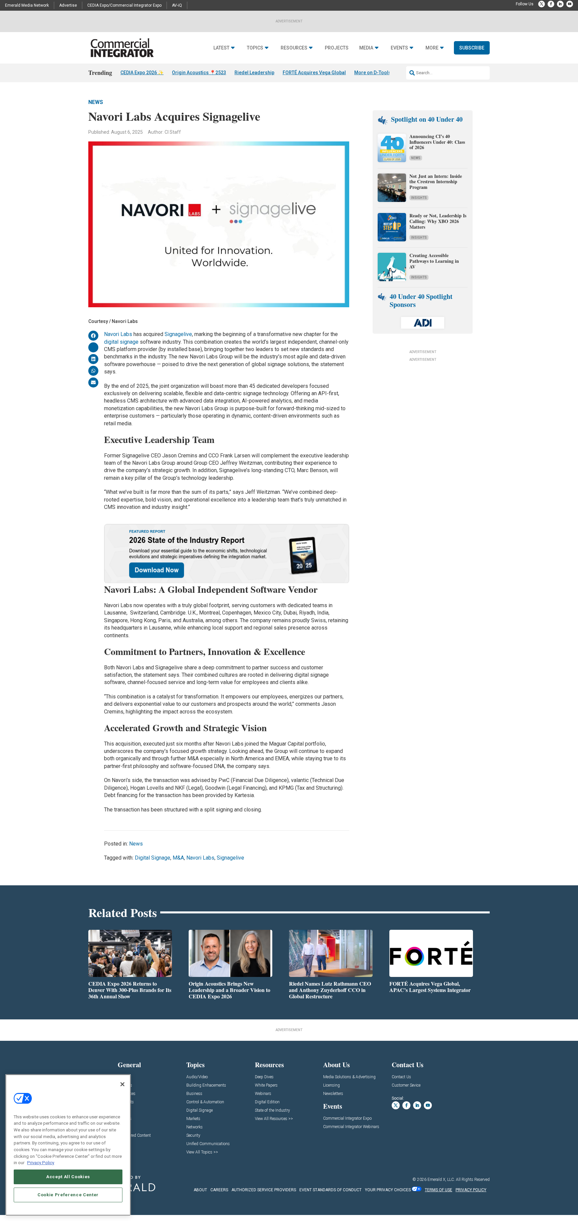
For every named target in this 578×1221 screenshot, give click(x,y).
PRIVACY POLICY (471, 1190)
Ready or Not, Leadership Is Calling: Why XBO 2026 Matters (437, 221)
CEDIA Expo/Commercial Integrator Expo (124, 5)
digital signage (121, 342)
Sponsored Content (134, 1135)
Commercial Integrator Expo (347, 1118)
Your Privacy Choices (388, 1190)
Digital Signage (152, 858)
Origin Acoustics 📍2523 (199, 72)
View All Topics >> (202, 1152)
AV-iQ (177, 5)
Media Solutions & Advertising (349, 1077)
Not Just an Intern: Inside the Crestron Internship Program (435, 182)
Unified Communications (208, 1144)
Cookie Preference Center (68, 1194)
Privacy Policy (40, 1162)
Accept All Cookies (68, 1176)
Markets (193, 1119)
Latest (221, 47)
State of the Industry (272, 1110)
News (95, 102)
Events (399, 47)
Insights (419, 198)
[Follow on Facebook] (551, 4)
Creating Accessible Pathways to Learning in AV (434, 261)
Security (193, 1135)
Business (194, 1094)
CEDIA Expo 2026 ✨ (142, 72)
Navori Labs (118, 334)
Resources (294, 47)
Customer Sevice (406, 1085)
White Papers (266, 1085)
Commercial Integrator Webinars (351, 1127)
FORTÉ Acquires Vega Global (314, 72)
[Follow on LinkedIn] (560, 4)
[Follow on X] (541, 4)
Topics (255, 47)
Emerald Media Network (27, 5)
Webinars (263, 1094)
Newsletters (333, 1094)
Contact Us (401, 1077)
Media (366, 47)
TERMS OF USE (438, 1190)
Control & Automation (205, 1102)
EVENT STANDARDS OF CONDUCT (330, 1190)
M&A (178, 858)
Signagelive (178, 334)
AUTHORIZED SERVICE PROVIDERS (263, 1190)
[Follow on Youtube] (569, 4)
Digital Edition (267, 1102)
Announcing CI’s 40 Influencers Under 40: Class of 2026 (437, 142)
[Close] (122, 1084)
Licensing (331, 1085)
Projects (337, 47)
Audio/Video (197, 1077)
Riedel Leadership (254, 72)
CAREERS (219, 1190)
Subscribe (471, 47)
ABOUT (200, 1190)
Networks (194, 1127)
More (432, 47)
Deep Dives (264, 1077)
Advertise (68, 5)
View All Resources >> (274, 1119)
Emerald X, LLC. (441, 1179)
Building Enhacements (206, 1085)
